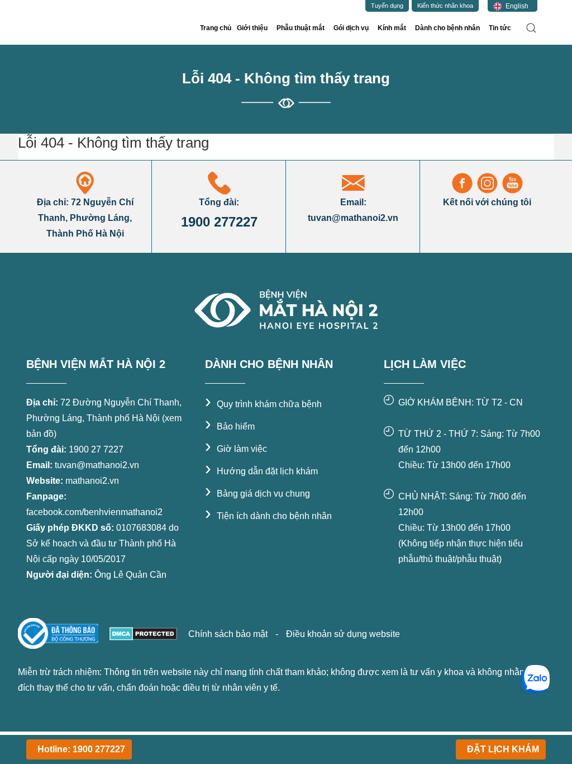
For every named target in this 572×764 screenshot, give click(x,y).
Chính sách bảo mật (229, 634)
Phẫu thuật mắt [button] (301, 28)
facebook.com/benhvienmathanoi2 (94, 512)
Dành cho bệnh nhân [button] (447, 28)
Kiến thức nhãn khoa (445, 5)
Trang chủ (215, 28)
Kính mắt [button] (392, 28)
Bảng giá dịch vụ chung (257, 493)
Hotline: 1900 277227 (81, 749)
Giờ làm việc (236, 449)
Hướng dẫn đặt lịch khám (261, 471)
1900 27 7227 (96, 449)
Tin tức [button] (500, 28)
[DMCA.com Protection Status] (142, 633)
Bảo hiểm (230, 426)
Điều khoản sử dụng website (343, 634)
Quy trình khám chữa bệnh (263, 404)
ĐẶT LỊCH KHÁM (503, 749)
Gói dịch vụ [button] (351, 28)
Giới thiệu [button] (252, 28)
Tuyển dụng (387, 5)
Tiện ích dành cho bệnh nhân (268, 516)
